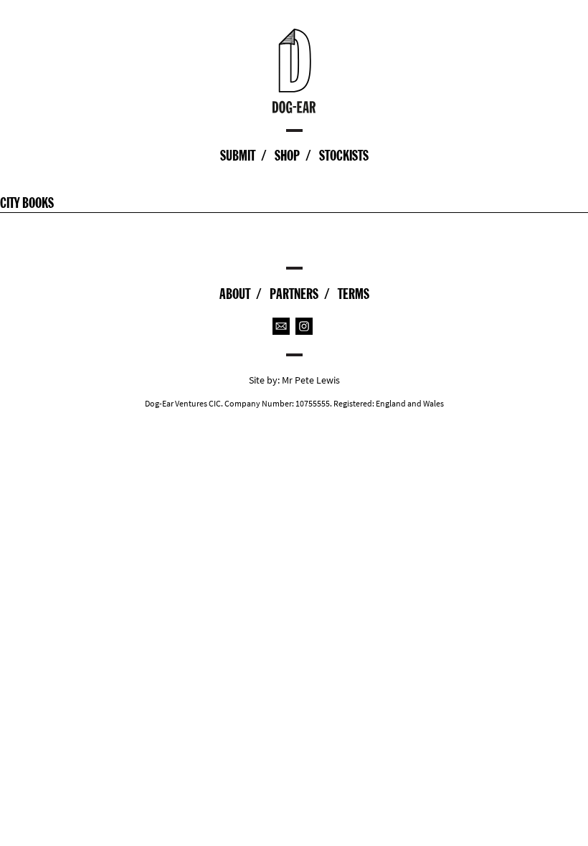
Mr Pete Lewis (311, 380)
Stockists (344, 155)
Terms (353, 294)
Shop (287, 155)
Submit (237, 155)
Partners (294, 294)
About (234, 294)
